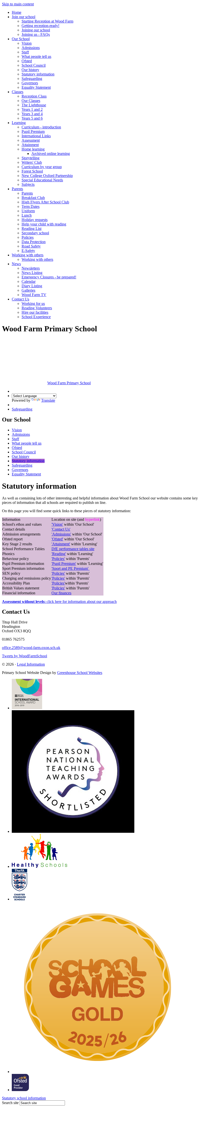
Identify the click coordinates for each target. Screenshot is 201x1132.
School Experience (36, 317)
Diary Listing (32, 286)
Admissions (31, 48)
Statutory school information (24, 1098)
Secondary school (35, 233)
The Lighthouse (34, 105)
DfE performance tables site (72, 549)
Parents (17, 189)
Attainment (30, 145)
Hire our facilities (35, 312)
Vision (27, 43)
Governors (30, 83)
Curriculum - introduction (41, 127)
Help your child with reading (44, 224)
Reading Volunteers (37, 308)
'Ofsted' (57, 539)
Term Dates (30, 206)
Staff (25, 52)
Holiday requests (35, 220)
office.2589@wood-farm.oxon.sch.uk (31, 648)
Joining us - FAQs (36, 34)
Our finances (61, 593)
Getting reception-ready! (40, 26)
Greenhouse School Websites (79, 673)
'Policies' (58, 559)
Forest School (32, 171)
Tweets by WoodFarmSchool (24, 656)
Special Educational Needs (42, 180)
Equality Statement (36, 87)
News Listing (32, 273)
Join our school (23, 17)
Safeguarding (32, 78)
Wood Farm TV (34, 295)
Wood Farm (69, 383)
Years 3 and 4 (32, 114)
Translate (48, 400)
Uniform (28, 211)
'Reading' (58, 554)
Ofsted (27, 61)
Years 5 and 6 (32, 118)
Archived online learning (50, 153)
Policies (28, 237)
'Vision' (57, 524)
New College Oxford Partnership (47, 176)
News (16, 264)
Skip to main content (18, 4)
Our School (21, 39)
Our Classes (31, 101)
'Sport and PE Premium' (69, 568)
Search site (10, 1103)
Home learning (33, 149)
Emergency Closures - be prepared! (49, 277)
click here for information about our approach (59, 601)
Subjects (28, 184)
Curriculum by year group (42, 167)
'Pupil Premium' (63, 563)
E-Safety (28, 251)
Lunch (27, 215)
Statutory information (38, 74)
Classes (17, 92)
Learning (19, 123)
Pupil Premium (33, 131)
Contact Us (20, 299)
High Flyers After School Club (45, 202)
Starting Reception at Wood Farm (47, 21)
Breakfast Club (33, 198)
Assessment (31, 140)
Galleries (28, 290)
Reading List (31, 228)
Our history (30, 70)
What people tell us (36, 56)
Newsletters (31, 268)
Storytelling (30, 158)
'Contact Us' (60, 529)
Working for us (33, 303)
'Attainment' (60, 544)
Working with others (27, 255)
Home (16, 12)
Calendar (29, 281)
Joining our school (36, 30)
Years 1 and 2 (32, 109)
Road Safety (31, 246)
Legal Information (31, 664)
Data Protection (34, 242)
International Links (36, 136)
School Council (34, 65)
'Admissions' (61, 534)
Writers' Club (32, 162)
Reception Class (34, 96)
